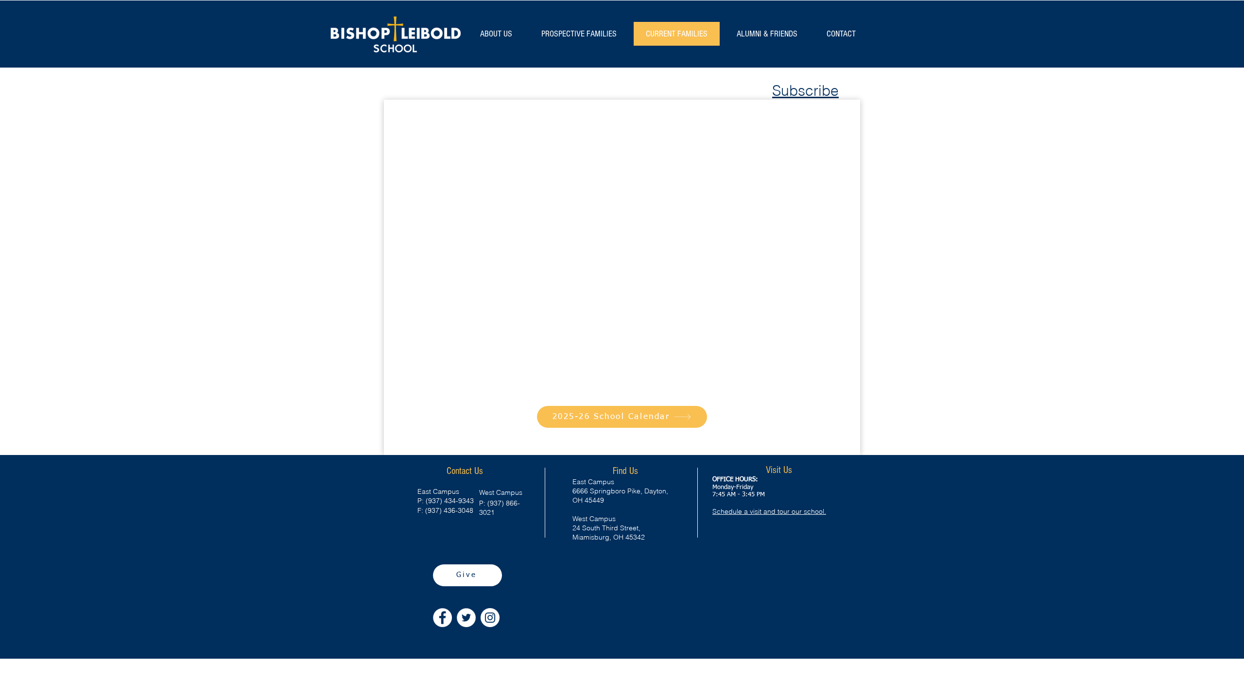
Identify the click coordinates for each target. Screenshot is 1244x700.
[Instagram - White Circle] (490, 617)
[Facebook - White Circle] (442, 617)
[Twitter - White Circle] (466, 617)
